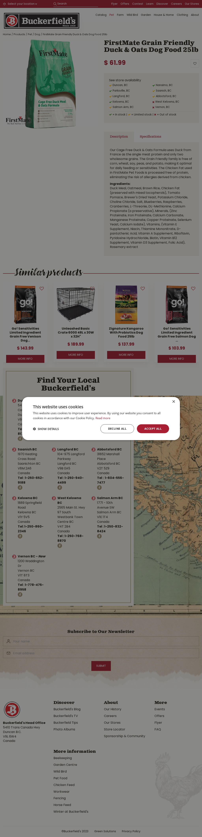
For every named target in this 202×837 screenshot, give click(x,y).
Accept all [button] (153, 428)
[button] (46, 429)
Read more (102, 418)
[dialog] (101, 418)
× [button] (173, 401)
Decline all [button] (117, 428)
